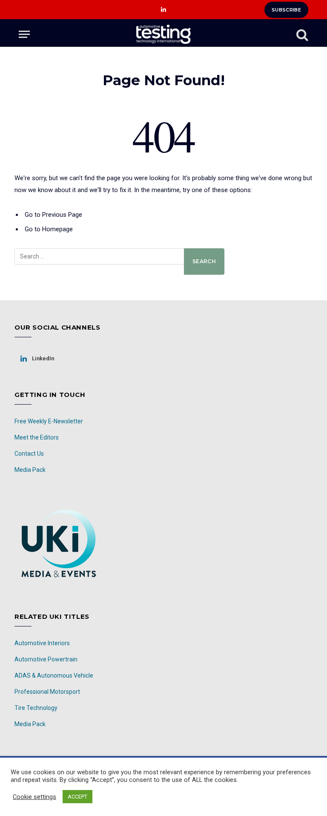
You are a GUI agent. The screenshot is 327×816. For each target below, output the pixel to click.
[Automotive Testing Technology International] (163, 34)
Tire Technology (35, 707)
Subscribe (286, 10)
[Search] (301, 34)
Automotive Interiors (42, 643)
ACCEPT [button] (77, 796)
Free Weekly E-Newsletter (48, 421)
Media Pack (30, 469)
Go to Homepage (49, 229)
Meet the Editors (36, 437)
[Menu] (24, 34)
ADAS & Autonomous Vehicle (53, 675)
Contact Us (29, 453)
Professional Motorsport (47, 691)
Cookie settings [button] (34, 797)
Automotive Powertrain (45, 659)
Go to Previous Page (53, 214)
